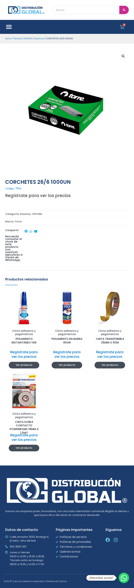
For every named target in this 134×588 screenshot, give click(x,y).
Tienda (17, 38)
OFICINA (27, 38)
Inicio (8, 38)
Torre (18, 221)
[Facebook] (107, 540)
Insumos (39, 38)
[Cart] (122, 26)
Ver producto (24, 365)
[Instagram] (115, 540)
